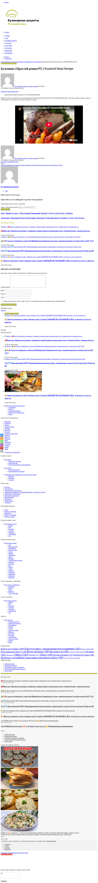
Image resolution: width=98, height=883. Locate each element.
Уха (9, 536)
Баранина (8, 421)
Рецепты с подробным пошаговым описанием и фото (32, 657)
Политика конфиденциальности (15, 669)
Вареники (8, 513)
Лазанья (11, 562)
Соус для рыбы (13, 593)
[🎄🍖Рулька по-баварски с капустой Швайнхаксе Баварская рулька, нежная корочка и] (41, 237)
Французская (9, 501)
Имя (3, 290)
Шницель (11, 576)
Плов (6, 510)
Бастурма (11, 634)
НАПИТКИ (8, 53)
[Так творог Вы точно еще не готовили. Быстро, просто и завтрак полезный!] (19, 788)
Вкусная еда (59, 651)
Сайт (2, 297)
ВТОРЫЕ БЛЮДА (11, 41)
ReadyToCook (51, 841)
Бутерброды (12, 625)
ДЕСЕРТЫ (8, 48)
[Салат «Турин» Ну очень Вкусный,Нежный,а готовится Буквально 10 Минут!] (19, 831)
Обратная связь (10, 664)
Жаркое (10, 553)
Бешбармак (12, 548)
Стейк (10, 569)
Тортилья (11, 572)
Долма (10, 552)
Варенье (11, 476)
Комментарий (5, 287)
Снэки (10, 628)
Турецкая (8, 502)
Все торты (8, 459)
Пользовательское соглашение (14, 667)
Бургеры (11, 635)
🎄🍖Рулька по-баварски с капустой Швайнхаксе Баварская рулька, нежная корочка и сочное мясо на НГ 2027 (47, 241)
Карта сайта (8, 671)
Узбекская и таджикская (12, 494)
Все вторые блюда (10, 543)
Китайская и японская (12, 495)
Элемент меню (9, 427)
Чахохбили (11, 574)
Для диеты (8, 468)
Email (3, 294)
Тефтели (11, 571)
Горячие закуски (13, 621)
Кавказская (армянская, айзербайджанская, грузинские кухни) (25, 492)
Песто (10, 590)
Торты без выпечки (14, 461)
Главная (7, 36)
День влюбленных (14, 411)
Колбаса (7, 435)
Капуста (7, 437)
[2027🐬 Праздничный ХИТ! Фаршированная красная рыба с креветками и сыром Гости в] (41, 247)
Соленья (11, 480)
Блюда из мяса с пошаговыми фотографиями (52, 648)
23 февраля (12, 407)
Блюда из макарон (10, 511)
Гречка (7, 425)
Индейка (7, 430)
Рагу (9, 565)
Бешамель (11, 586)
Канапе (10, 627)
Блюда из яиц (12, 550)
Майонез (11, 592)
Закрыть (4, 881)
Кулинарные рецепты (22, 86)
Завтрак (72, 652)
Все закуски (8, 620)
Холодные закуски (14, 623)
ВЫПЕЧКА (8, 51)
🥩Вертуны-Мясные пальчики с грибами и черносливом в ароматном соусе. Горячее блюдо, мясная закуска (45, 231)
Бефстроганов (13, 546)
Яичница (11, 577)
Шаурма (11, 632)
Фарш (6, 447)
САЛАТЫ (8, 43)
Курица (7, 445)
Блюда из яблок (87, 649)
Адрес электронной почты (9, 207)
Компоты (11, 478)
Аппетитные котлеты (15, 560)
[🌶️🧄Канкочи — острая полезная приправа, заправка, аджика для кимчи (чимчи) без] (40, 833)
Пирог (46, 654)
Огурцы (7, 432)
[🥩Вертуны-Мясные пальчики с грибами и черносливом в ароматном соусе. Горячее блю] (39, 227)
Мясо (6, 440)
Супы (6, 38)
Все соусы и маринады (12, 585)
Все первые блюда (11, 524)
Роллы (10, 567)
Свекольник (12, 534)
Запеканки (11, 555)
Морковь (7, 439)
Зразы (10, 557)
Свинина (8, 444)
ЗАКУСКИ (8, 46)
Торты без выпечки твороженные (19, 465)
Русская (7, 487)
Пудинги (11, 564)
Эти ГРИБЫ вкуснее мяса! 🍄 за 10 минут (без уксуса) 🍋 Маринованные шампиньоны (37, 726)
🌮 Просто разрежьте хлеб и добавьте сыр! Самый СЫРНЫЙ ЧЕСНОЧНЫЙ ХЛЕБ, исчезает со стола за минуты (47, 260)
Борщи (10, 525)
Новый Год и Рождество (35, 62)
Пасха (10, 414)
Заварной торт (13, 463)
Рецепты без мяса (83, 655)
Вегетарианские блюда (13, 651)
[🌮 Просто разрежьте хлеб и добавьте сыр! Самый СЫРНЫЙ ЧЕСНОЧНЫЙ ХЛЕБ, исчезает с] (41, 257)
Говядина (8, 423)
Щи (9, 527)
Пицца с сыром (10, 516)
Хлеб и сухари (74, 658)
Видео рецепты (38, 651)
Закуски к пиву (13, 630)
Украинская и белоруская (13, 490)
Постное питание (14, 470)
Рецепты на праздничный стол (16, 62)
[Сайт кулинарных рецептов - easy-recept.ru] (22, 25)
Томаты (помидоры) (11, 433)
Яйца (6, 449)
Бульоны (11, 529)
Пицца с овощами (10, 515)
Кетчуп (10, 588)
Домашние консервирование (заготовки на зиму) (21, 474)
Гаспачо (11, 531)
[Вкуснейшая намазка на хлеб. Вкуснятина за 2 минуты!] (19, 809)
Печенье (34, 655)
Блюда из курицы (12, 648)
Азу (9, 545)
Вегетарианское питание (16, 471)
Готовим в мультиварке (12, 452)
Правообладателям (11, 665)
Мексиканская (9, 497)
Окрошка (11, 532)
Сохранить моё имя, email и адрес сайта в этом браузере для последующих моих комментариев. (34, 301)
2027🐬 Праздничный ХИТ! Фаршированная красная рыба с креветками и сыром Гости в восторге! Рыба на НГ (47, 251)
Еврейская (8, 499)
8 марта (10, 409)
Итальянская (9, 489)
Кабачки (7, 428)
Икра (10, 642)
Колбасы (11, 558)
